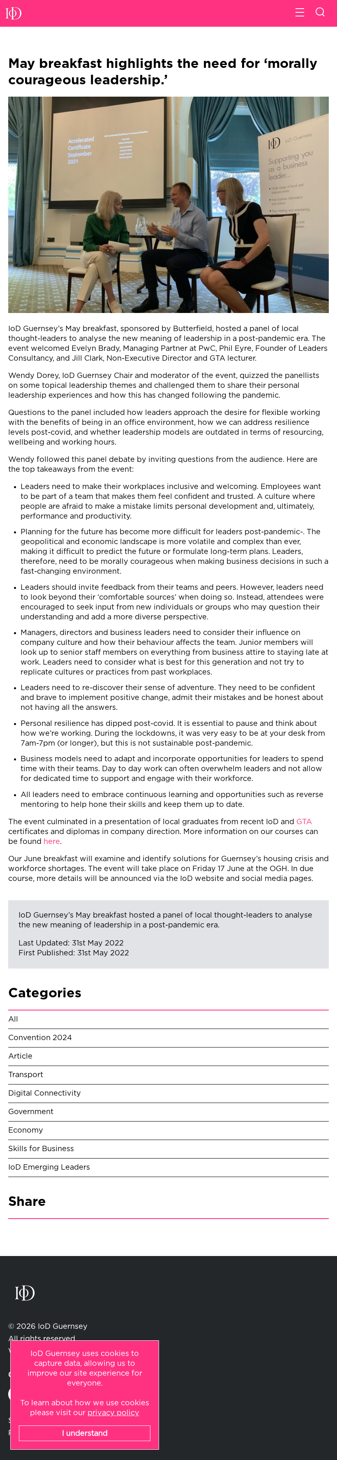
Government (30, 1112)
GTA (304, 822)
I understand (85, 1433)
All (13, 1019)
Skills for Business (41, 1149)
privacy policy (113, 1413)
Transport (25, 1075)
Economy (25, 1130)
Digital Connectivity (44, 1093)
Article (20, 1056)
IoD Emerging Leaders (49, 1167)
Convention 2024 (40, 1038)
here (52, 842)
